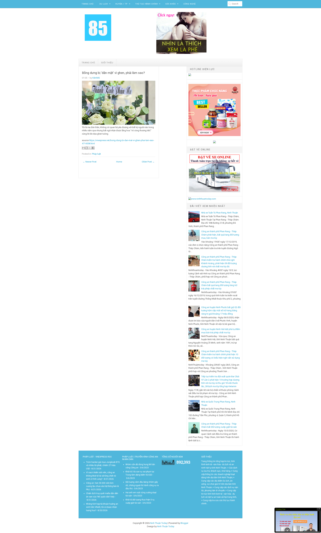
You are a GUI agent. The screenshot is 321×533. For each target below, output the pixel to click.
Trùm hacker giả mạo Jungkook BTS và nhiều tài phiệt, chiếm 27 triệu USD (103, 465)
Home (119, 161)
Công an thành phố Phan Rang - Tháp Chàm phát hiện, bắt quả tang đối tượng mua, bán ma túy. (220, 234)
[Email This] (83, 148)
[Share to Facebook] (93, 148)
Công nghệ (189, 4)
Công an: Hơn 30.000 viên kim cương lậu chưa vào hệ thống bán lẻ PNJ (102, 486)
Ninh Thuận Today (158, 523)
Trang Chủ (87, 4)
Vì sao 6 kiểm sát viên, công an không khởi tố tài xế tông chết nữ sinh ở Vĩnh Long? (101, 475)
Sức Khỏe (170, 4)
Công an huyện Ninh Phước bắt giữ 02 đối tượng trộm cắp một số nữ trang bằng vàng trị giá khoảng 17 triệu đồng (221, 310)
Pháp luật (96, 154)
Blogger (184, 523)
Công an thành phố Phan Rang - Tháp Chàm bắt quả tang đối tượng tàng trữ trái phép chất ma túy (219, 285)
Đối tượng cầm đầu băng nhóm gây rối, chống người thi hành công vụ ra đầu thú (142, 485)
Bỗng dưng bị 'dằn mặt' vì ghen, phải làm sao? (113, 73)
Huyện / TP (121, 4)
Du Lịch (103, 4)
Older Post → (148, 161)
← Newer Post (89, 161)
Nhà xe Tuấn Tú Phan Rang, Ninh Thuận (219, 212)
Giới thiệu (107, 62)
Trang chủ (88, 62)
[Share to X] (89, 148)
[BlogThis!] (86, 148)
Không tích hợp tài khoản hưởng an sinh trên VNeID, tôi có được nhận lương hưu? (102, 507)
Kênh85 (96, 78)
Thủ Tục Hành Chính (146, 4)
